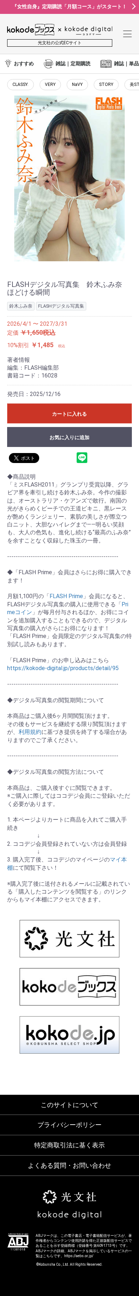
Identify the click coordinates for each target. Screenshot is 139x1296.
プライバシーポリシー (69, 1124)
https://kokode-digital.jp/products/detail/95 (63, 668)
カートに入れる (69, 414)
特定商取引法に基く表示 (69, 1145)
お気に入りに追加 (69, 437)
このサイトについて (69, 1105)
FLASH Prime (66, 596)
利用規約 (30, 732)
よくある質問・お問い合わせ (69, 1165)
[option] (69, 178)
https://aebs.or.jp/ (78, 1256)
